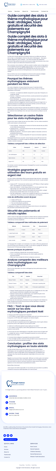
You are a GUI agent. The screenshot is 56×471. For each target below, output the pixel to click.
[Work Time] (7, 414)
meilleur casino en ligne (27, 67)
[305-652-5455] (38, 4)
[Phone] (7, 402)
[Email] (7, 408)
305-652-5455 (43, 4)
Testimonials (35, 11)
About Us (25, 11)
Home (10, 11)
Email (11, 408)
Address (13, 396)
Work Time (14, 413)
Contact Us (44, 11)
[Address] (7, 396)
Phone (12, 402)
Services (17, 11)
